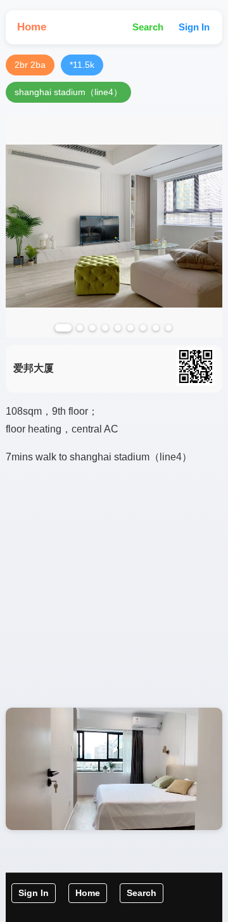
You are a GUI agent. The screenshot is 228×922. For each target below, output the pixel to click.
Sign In (194, 27)
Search (147, 27)
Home (31, 27)
